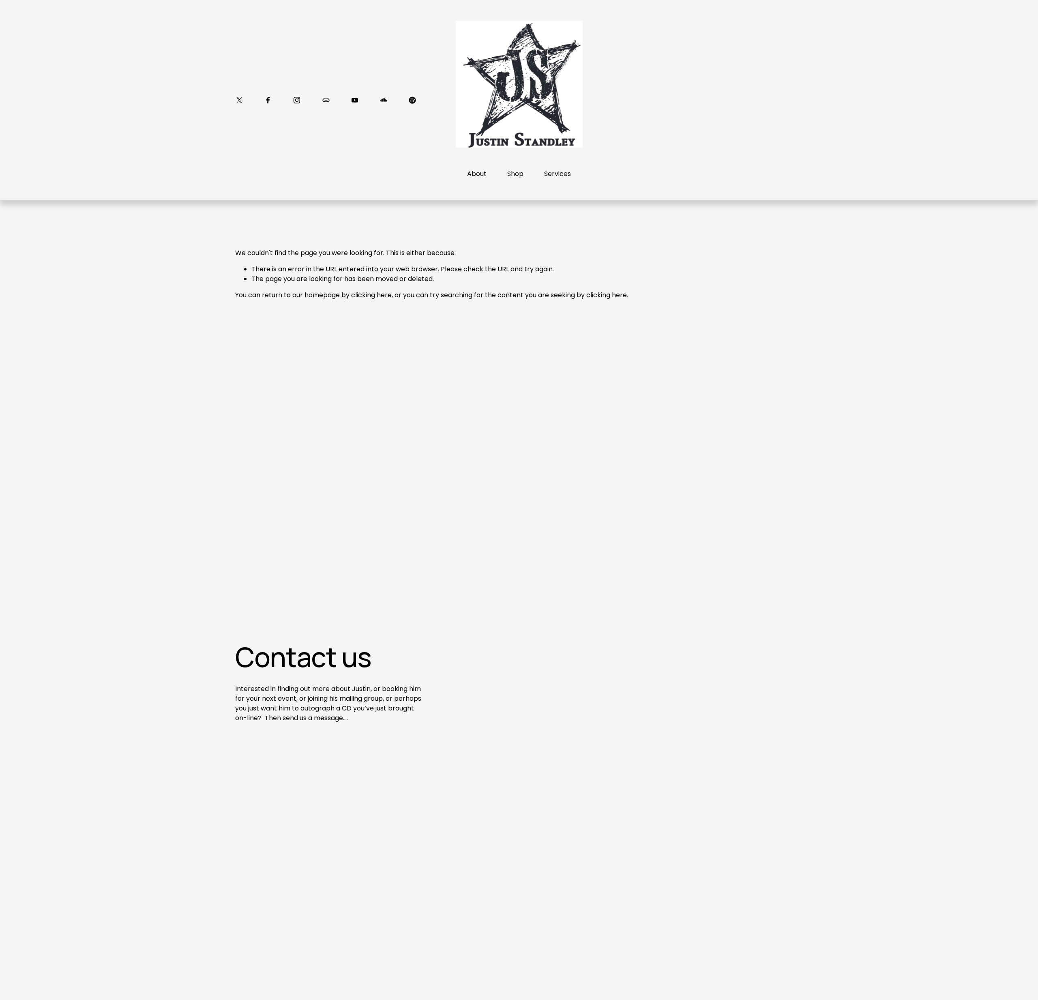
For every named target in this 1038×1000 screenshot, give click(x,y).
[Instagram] (297, 100)
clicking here (371, 295)
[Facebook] (268, 100)
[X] (239, 100)
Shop (515, 173)
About (477, 173)
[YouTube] (355, 100)
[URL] (326, 100)
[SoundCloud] (384, 100)
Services (557, 173)
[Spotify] (412, 100)
